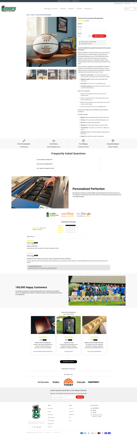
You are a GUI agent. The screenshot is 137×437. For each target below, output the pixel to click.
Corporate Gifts (51, 423)
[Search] (135, 8)
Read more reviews (68, 361)
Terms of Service (56, 432)
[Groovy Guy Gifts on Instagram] (38, 427)
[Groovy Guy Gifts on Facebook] (35, 427)
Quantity (79, 33)
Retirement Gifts (51, 420)
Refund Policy (40, 432)
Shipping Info (71, 414)
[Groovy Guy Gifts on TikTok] (40, 427)
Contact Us (71, 411)
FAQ (70, 417)
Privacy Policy (48, 432)
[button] (55, 9)
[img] (30, 240)
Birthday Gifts (50, 414)
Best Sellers (50, 408)
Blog (70, 420)
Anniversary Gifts (51, 417)
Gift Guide (50, 426)
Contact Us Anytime (113, 147)
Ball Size (80, 26)
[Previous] (27, 42)
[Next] (75, 42)
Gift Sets (49, 411)
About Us (71, 408)
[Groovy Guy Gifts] (8, 9)
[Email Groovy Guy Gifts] (33, 427)
